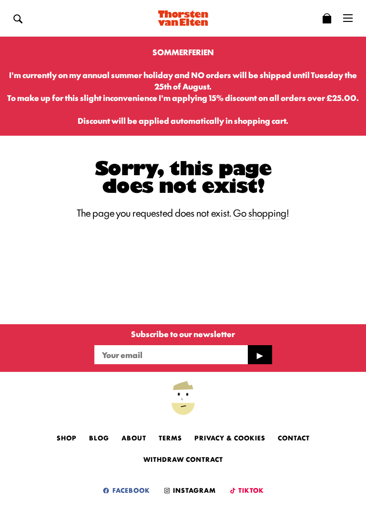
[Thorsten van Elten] (183, 18)
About (134, 437)
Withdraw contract (183, 459)
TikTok (250, 490)
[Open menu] (347, 18)
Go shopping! (261, 212)
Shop (67, 437)
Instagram (193, 490)
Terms (170, 437)
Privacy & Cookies (229, 437)
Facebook (130, 490)
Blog (99, 437)
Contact (294, 437)
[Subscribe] (259, 354)
